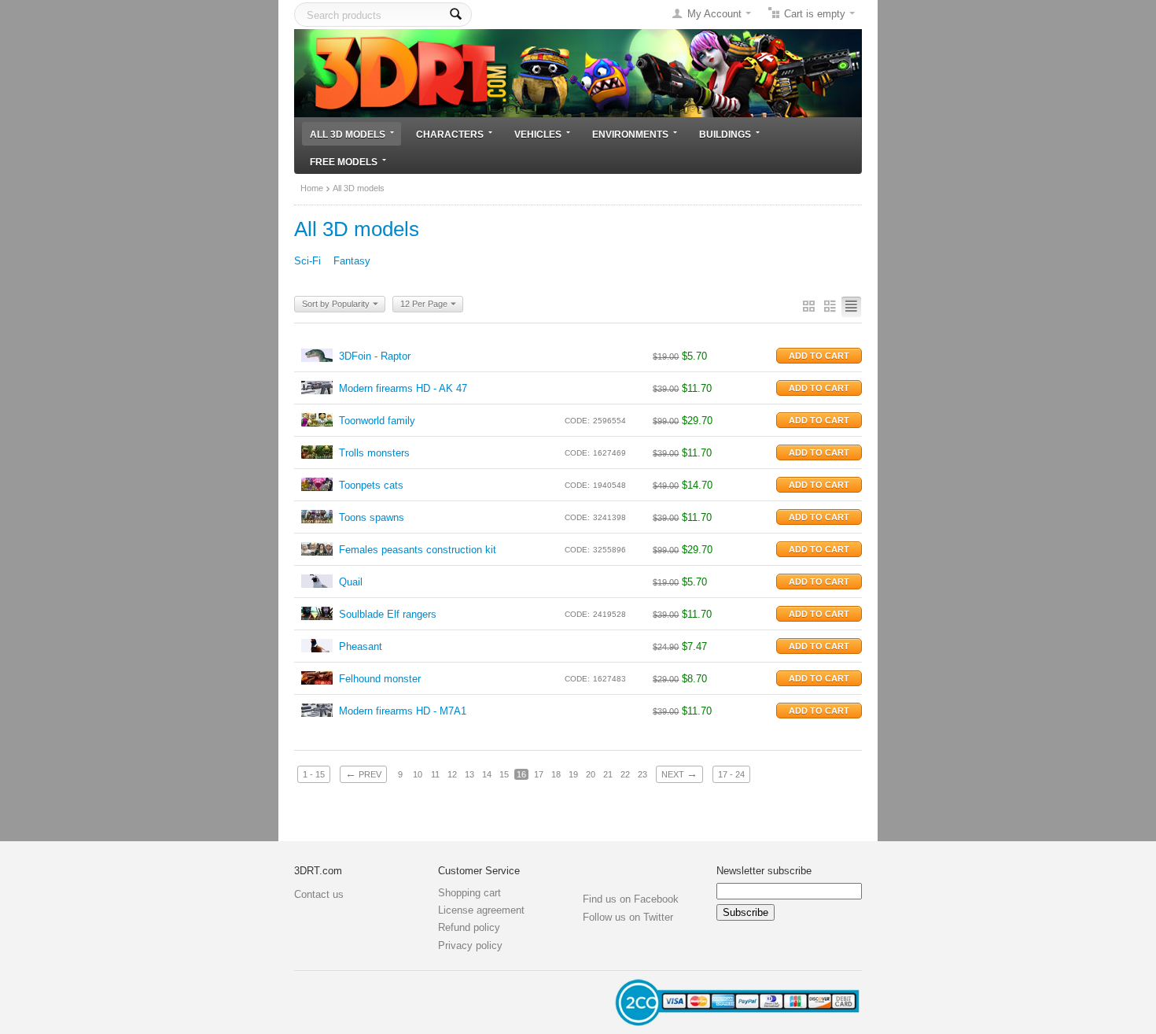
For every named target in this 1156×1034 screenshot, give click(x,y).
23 (642, 774)
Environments (630, 134)
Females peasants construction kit (417, 550)
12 (452, 774)
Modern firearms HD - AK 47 (403, 388)
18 (556, 774)
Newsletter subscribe (764, 871)
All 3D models (347, 134)
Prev (363, 773)
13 (469, 774)
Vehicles (537, 134)
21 (608, 774)
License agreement (481, 910)
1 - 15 (314, 774)
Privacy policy (470, 945)
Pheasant (360, 646)
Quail (351, 582)
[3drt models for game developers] (578, 72)
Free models (343, 162)
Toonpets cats (371, 485)
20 (590, 774)
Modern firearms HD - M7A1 (402, 711)
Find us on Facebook (631, 899)
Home (311, 188)
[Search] (455, 14)
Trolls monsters (374, 453)
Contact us (319, 894)
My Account (714, 14)
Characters (450, 134)
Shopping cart (469, 893)
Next (679, 773)
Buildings (725, 134)
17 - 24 (731, 774)
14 (486, 774)
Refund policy (469, 927)
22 (625, 774)
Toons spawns (371, 517)
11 (435, 774)
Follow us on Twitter (628, 917)
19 (573, 774)
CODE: (577, 420)
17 (538, 774)
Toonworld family (377, 421)
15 (504, 774)
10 (417, 774)
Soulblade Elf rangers (387, 614)
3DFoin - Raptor (374, 356)
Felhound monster (380, 679)
